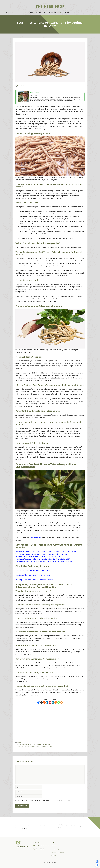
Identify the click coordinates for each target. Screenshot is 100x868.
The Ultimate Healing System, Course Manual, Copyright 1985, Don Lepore (41, 554)
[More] (61, 702)
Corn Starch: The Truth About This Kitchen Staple (32, 575)
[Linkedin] (47, 702)
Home (31, 12)
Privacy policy (55, 849)
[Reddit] (44, 702)
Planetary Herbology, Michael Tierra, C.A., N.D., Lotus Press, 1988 (37, 556)
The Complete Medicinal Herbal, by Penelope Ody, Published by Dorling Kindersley (43, 561)
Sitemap (53, 855)
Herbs (60, 12)
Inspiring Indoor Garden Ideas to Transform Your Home (34, 580)
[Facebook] (38, 702)
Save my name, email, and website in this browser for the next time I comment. (44, 800)
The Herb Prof (50, 6)
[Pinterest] (50, 702)
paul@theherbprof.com (42, 846)
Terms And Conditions (57, 852)
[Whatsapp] (58, 702)
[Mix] (55, 702)
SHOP (45, 12)
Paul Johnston (35, 93)
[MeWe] (53, 702)
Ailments (67, 12)
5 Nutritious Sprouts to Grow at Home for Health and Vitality (34, 746)
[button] (7, 12)
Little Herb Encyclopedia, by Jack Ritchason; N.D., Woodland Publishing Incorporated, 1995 (46, 551)
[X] (41, 702)
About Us (38, 12)
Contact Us (52, 12)
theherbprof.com (35, 538)
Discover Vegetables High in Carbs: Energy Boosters (33, 570)
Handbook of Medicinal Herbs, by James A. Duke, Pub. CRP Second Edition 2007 (42, 559)
